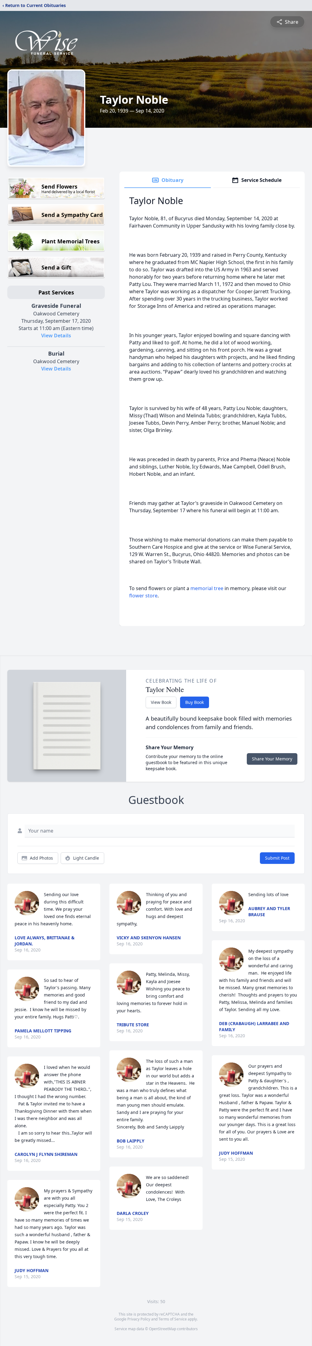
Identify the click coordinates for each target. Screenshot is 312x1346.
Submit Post (277, 858)
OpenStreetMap (162, 1328)
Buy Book (194, 702)
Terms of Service (172, 1319)
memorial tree (206, 588)
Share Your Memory (272, 759)
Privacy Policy (138, 1319)
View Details (56, 335)
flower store (143, 595)
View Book (161, 702)
